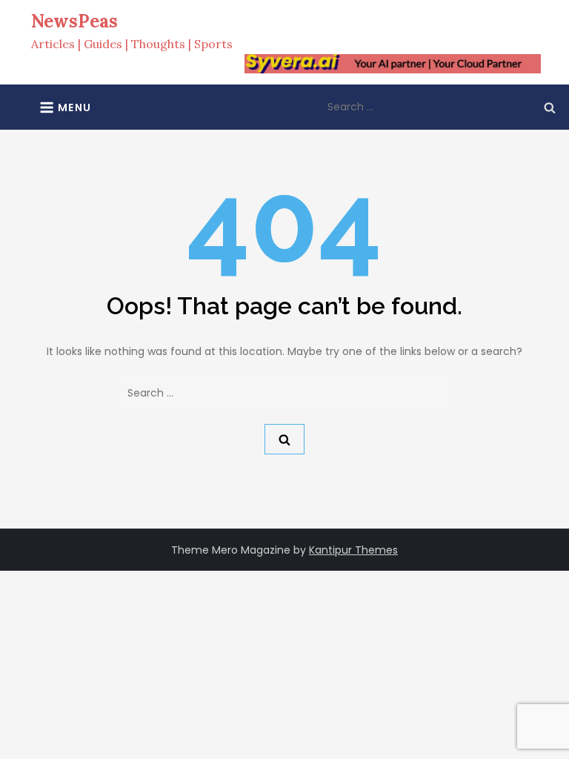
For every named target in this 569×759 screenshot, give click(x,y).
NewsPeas (74, 21)
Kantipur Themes (353, 550)
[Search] (549, 106)
